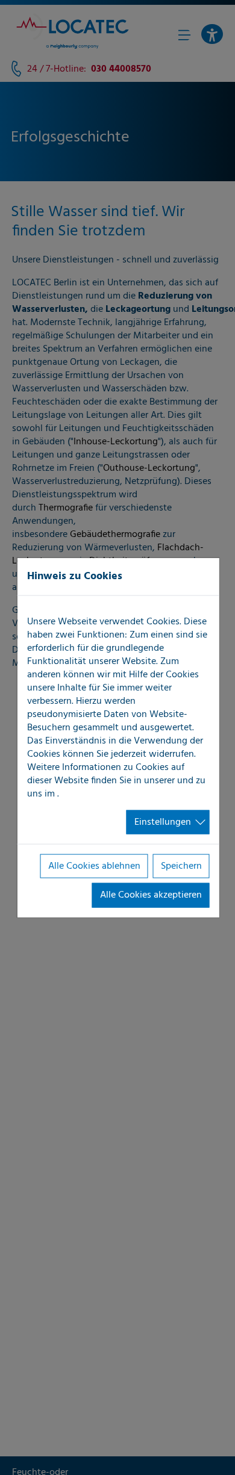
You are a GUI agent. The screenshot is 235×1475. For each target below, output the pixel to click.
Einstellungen (162, 822)
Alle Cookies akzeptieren (151, 895)
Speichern (181, 866)
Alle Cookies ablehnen (94, 866)
